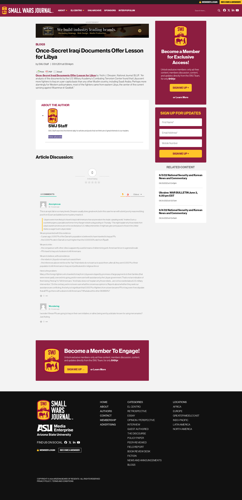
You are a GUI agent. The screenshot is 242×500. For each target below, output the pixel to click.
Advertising (108, 424)
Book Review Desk (138, 451)
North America (182, 429)
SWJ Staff (57, 125)
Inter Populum (127, 10)
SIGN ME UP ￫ (181, 87)
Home (103, 402)
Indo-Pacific (180, 420)
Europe (177, 411)
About (61, 10)
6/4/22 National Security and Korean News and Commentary (180, 211)
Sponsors (110, 10)
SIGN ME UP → (76, 369)
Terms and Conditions (62, 481)
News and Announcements (144, 460)
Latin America (181, 424)
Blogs (40, 44)
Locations (180, 402)
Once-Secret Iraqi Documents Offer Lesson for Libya (66, 75)
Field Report (135, 446)
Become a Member (231, 2)
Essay (131, 415)
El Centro (76, 10)
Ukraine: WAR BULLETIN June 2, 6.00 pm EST (178, 194)
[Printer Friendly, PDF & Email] (49, 72)
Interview (133, 424)
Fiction (132, 455)
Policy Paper (135, 438)
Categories (135, 402)
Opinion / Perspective (141, 420)
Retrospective (137, 411)
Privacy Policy (44, 481)
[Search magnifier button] (219, 10)
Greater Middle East (186, 415)
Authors (106, 411)
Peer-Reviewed (137, 442)
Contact (106, 415)
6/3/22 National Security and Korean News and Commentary (180, 176)
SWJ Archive (94, 10)
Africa (177, 406)
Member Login (209, 2)
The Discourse (136, 433)
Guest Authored (138, 429)
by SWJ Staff (42, 64)
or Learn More (98, 369)
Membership (108, 420)
